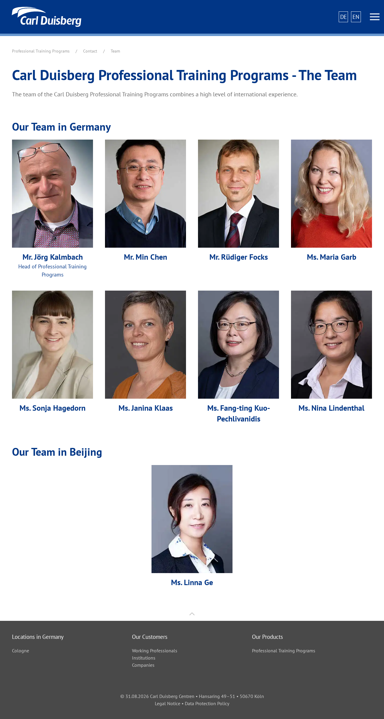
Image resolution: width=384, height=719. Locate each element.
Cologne (20, 651)
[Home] (43, 17)
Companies (143, 665)
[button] (375, 17)
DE (343, 16)
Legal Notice (167, 703)
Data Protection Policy (207, 703)
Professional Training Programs (41, 51)
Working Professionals (154, 651)
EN (355, 16)
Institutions (143, 658)
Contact (90, 51)
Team (115, 51)
